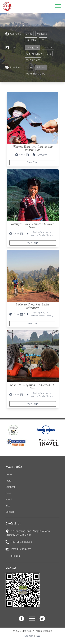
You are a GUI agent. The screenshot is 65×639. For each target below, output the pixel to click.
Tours (8, 480)
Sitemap (28, 635)
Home (9, 474)
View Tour (32, 162)
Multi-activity (33, 60)
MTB (48, 53)
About (9, 499)
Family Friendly (34, 53)
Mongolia (42, 33)
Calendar (10, 486)
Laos (43, 40)
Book (8, 493)
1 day (29, 67)
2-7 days (41, 67)
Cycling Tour (32, 47)
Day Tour (48, 47)
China (29, 33)
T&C (38, 635)
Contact (10, 511)
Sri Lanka (31, 40)
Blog (8, 505)
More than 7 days (35, 73)
